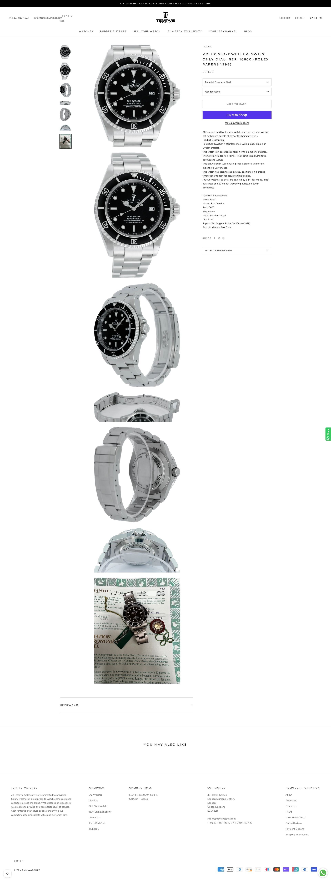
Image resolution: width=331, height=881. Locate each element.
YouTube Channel (223, 31)
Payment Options (294, 829)
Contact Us (291, 806)
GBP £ (65, 16)
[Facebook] (214, 238)
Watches (86, 31)
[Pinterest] (223, 238)
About (288, 794)
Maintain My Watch (295, 817)
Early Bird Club (97, 823)
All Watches (95, 794)
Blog (248, 31)
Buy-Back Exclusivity (185, 31)
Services (93, 800)
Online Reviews (293, 823)
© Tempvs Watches (27, 870)
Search (299, 18)
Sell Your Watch (147, 31)
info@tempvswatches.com (48, 17)
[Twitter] (219, 238)
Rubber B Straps (113, 31)
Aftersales (291, 800)
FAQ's (288, 811)
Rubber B (94, 829)
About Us (94, 817)
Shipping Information (296, 834)
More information (218, 250)
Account (284, 18)
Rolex (207, 46)
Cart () (316, 18)
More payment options (237, 123)
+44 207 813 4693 (19, 17)
